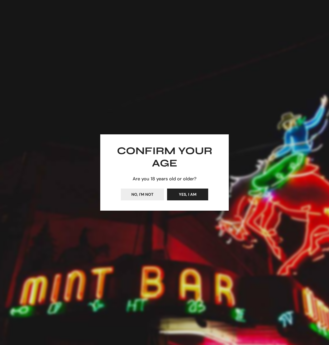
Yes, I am (187, 194)
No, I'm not (142, 194)
